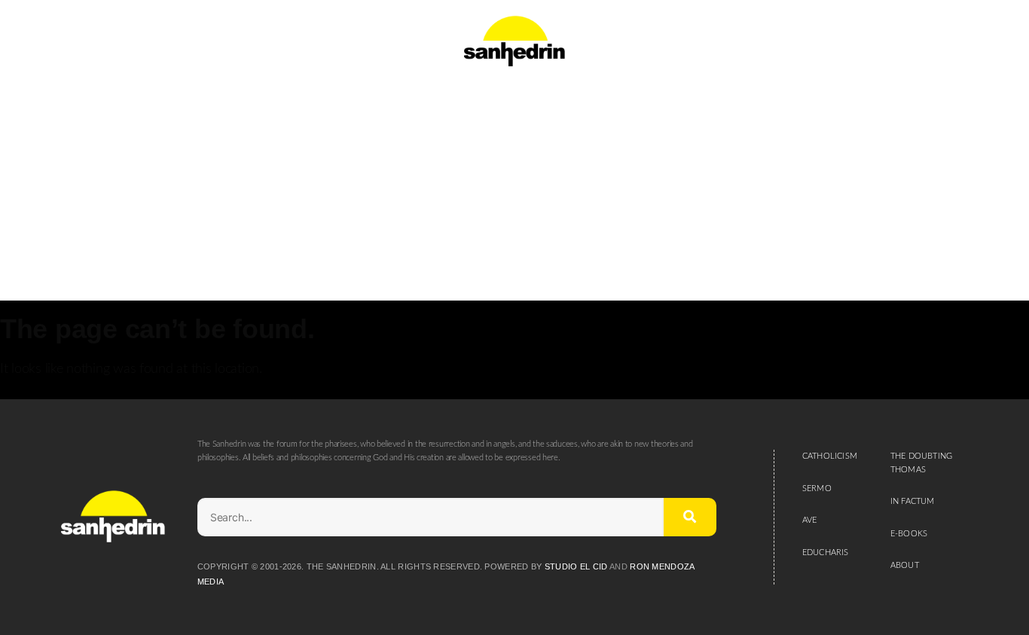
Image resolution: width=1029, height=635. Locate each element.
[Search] (690, 517)
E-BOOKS (908, 534)
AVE (809, 520)
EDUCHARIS (825, 552)
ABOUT (904, 565)
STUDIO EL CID (576, 566)
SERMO (817, 488)
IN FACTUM (912, 501)
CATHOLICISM (829, 456)
